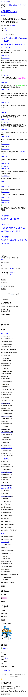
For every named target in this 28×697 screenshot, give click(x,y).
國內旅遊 (12, 272)
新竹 (11, 274)
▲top (2, 276)
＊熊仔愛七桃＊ (9, 11)
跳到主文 (3, 15)
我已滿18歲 (3, 694)
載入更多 (3, 279)
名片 (5, 32)
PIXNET (7, 674)
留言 (12, 268)
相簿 (5, 28)
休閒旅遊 (12, 25)
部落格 (5, 30)
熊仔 (2, 259)
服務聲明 (16, 676)
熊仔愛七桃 (7, 670)
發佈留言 (3, 288)
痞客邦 (9, 268)
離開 (9, 694)
